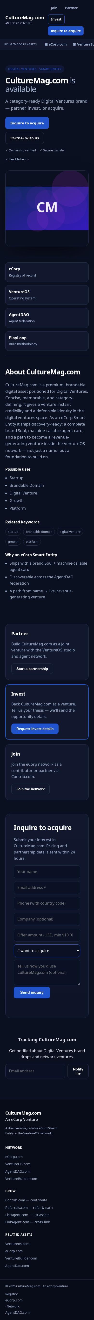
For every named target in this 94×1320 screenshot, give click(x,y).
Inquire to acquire (66, 30)
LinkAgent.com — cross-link (27, 1222)
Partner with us (24, 137)
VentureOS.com (17, 1164)
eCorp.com (14, 1156)
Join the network (30, 789)
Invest (56, 19)
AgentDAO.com (17, 1171)
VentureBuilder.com (21, 1178)
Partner (71, 8)
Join (54, 8)
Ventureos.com (17, 1243)
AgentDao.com (17, 1265)
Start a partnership (32, 669)
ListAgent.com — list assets (27, 1214)
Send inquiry (32, 992)
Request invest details (35, 729)
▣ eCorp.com (54, 44)
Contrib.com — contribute (26, 1200)
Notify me (78, 1071)
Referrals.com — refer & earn (29, 1207)
